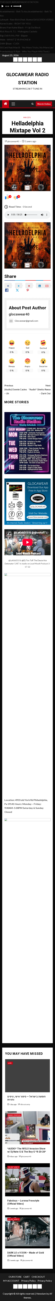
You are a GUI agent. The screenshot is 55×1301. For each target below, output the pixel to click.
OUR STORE (15, 1276)
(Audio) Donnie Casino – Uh (15, 389)
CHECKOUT (38, 1276)
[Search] (32, 104)
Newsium (41, 1293)
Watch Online (44, 104)
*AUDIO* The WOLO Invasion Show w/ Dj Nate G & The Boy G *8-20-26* (26, 1150)
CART (26, 1276)
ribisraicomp (25, 1104)
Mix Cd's (27, 117)
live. (10, 1063)
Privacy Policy (28, 1280)
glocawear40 (13, 141)
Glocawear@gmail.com (26, 320)
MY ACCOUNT (11, 1280)
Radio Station (14, 1115)
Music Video (13, 1167)
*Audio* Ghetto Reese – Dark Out (40, 389)
